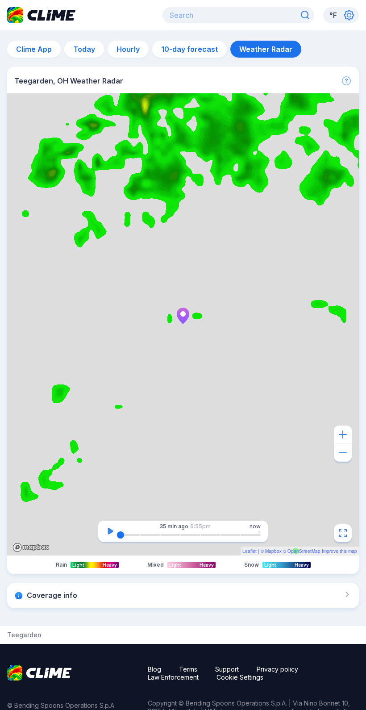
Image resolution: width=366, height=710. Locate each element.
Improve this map (339, 551)
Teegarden (24, 635)
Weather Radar (265, 49)
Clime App (34, 49)
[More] (346, 80)
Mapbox (273, 551)
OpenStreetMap (303, 551)
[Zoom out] (343, 453)
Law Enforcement (173, 677)
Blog (154, 669)
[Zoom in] (343, 434)
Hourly (128, 49)
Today (84, 49)
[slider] (120, 535)
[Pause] (110, 531)
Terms (188, 669)
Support (227, 669)
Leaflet (249, 551)
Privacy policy (277, 669)
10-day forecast (189, 49)
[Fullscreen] (343, 533)
